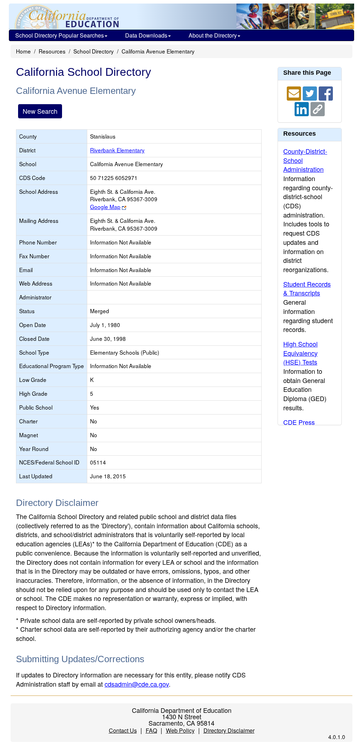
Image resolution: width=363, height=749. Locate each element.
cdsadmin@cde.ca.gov (137, 683)
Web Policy (180, 730)
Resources (52, 51)
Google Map (105, 206)
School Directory (93, 51)
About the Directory (213, 35)
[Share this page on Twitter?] (311, 92)
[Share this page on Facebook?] (326, 92)
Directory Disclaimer (229, 730)
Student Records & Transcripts (307, 288)
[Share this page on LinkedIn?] (303, 108)
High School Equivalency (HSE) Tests (300, 352)
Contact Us (123, 730)
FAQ (151, 730)
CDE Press (299, 422)
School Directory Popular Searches (59, 35)
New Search (40, 111)
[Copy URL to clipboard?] (318, 108)
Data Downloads (146, 35)
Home (23, 51)
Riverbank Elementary (117, 150)
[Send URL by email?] (295, 92)
